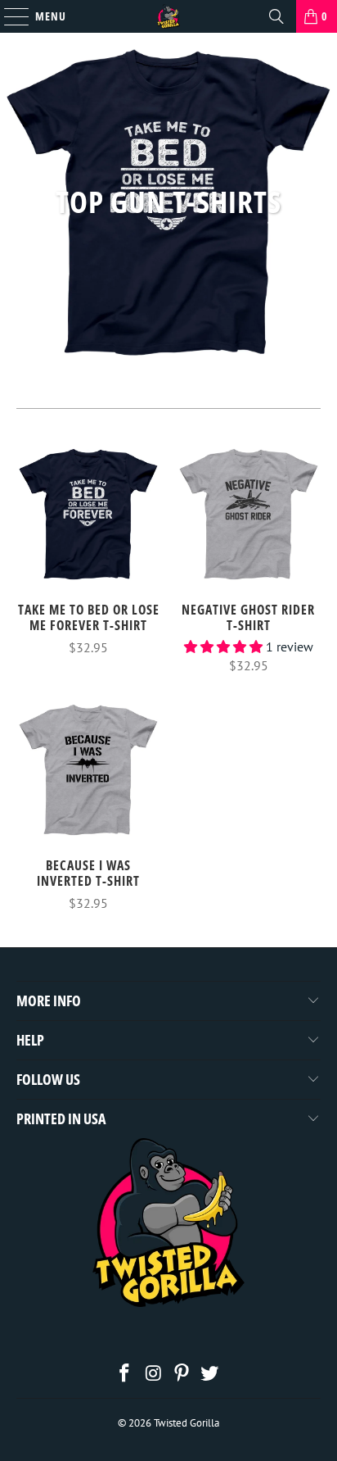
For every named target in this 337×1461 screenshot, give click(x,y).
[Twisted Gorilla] (168, 16)
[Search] (276, 16)
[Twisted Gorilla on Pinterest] (181, 1374)
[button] (223, 646)
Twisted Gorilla (186, 1423)
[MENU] (8, 16)
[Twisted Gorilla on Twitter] (210, 1374)
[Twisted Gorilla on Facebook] (125, 1374)
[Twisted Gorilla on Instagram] (154, 1374)
